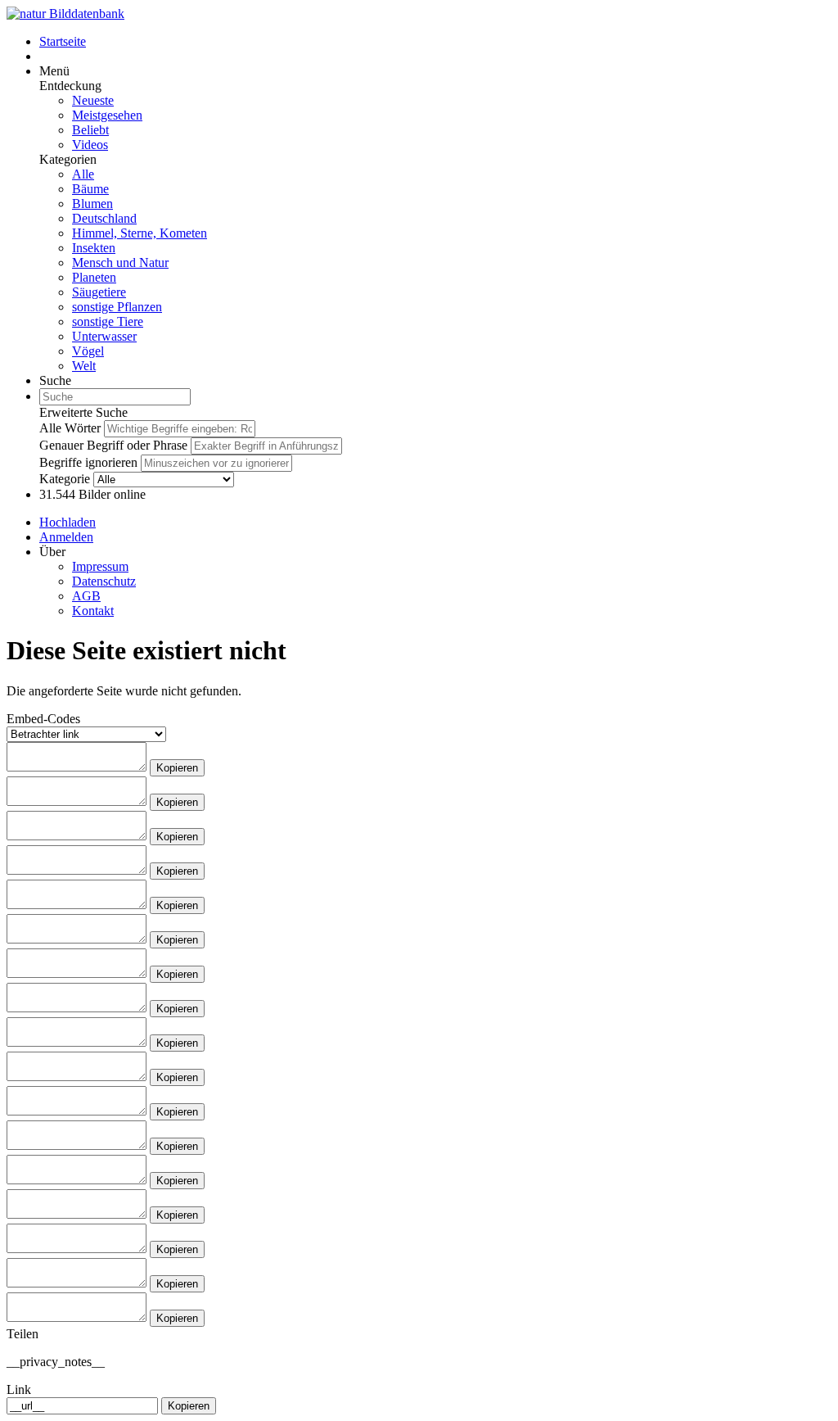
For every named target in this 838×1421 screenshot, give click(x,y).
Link (19, 1389)
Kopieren (177, 768)
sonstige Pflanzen (117, 307)
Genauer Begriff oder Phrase (113, 445)
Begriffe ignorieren (88, 462)
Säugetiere (99, 292)
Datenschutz (104, 581)
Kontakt (93, 611)
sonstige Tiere (107, 321)
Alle (83, 174)
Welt (84, 366)
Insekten (93, 248)
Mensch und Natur (120, 262)
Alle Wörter (70, 428)
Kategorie (64, 479)
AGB (86, 596)
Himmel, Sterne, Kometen (139, 233)
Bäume (90, 189)
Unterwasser (104, 336)
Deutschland (104, 218)
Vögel (88, 351)
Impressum (100, 566)
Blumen (92, 203)
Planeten (94, 277)
